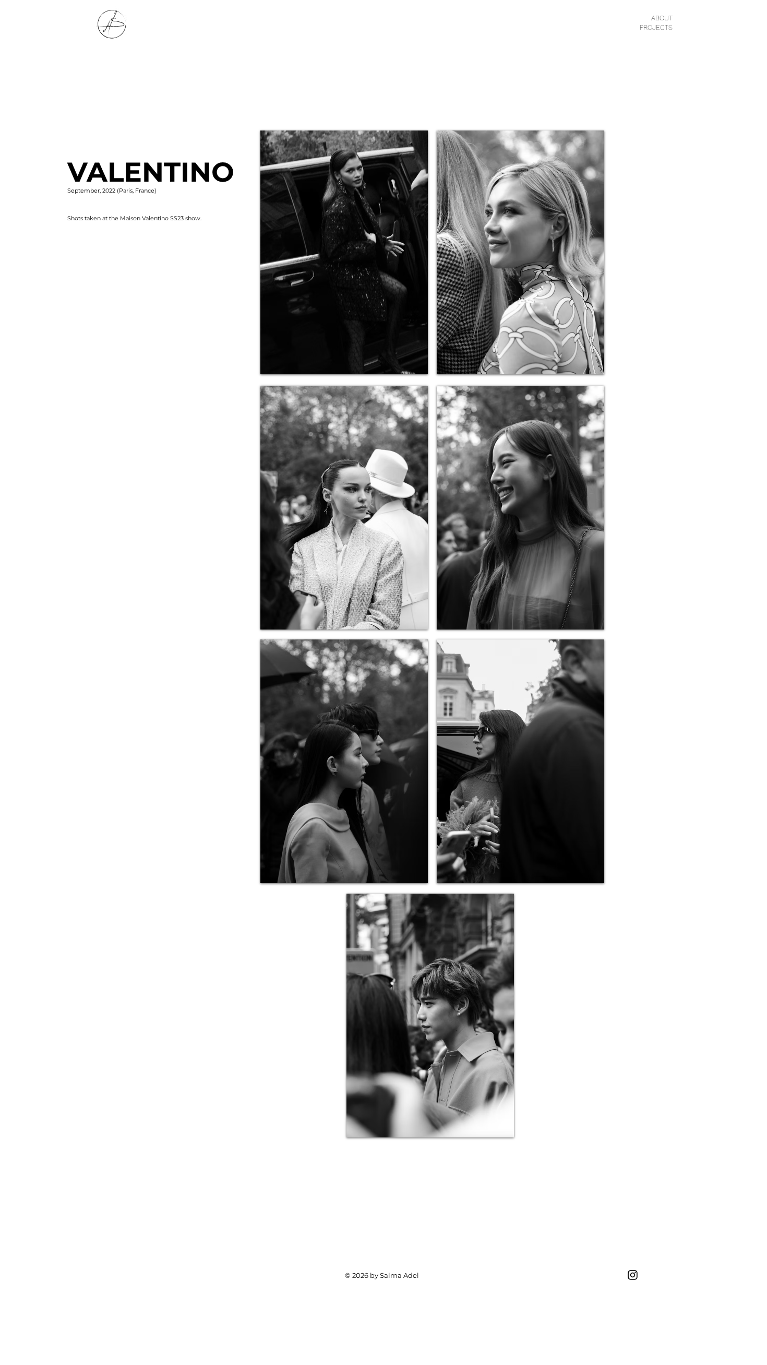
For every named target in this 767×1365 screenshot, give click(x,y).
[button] (344, 252)
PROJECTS (656, 27)
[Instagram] (632, 1274)
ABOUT (662, 18)
